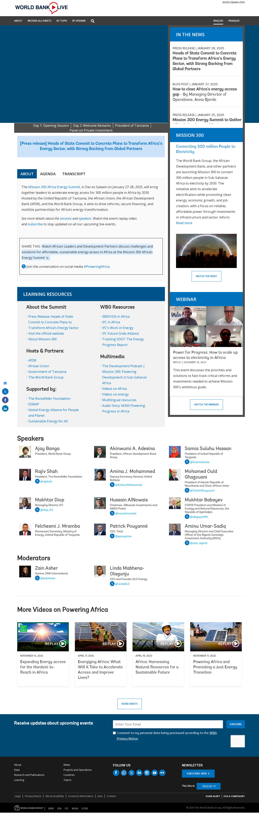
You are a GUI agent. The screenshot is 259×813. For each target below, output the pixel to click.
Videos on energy (115, 394)
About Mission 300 (42, 339)
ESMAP (33, 404)
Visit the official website (46, 333)
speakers (85, 218)
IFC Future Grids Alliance (120, 333)
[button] (92, 21)
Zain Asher (46, 568)
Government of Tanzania (47, 371)
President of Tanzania (132, 125)
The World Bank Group (46, 377)
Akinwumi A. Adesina (132, 448)
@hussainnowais (125, 513)
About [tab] (27, 173)
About (18, 21)
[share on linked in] (5, 408)
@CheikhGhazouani (202, 490)
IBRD (51, 808)
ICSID (85, 808)
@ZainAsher (47, 578)
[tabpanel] (91, 230)
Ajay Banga (47, 448)
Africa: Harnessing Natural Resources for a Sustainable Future (158, 654)
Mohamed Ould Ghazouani (201, 474)
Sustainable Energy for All (48, 421)
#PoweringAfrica (96, 266)
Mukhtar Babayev (204, 500)
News (67, 765)
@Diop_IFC (46, 510)
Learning (19, 780)
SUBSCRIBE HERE (197, 773)
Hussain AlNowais (129, 500)
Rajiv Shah (46, 471)
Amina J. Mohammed (132, 471)
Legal (18, 796)
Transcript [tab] (73, 173)
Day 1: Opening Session (51, 125)
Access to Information (80, 796)
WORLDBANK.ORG (233, 2)
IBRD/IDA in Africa (116, 316)
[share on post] (5, 391)
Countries (69, 775)
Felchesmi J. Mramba (57, 526)
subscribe (35, 224)
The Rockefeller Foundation (49, 398)
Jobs (100, 796)
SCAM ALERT (213, 796)
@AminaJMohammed (128, 485)
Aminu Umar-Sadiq (205, 526)
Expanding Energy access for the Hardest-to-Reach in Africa (43, 654)
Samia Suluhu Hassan (208, 448)
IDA (59, 808)
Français (234, 21)
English (218, 21)
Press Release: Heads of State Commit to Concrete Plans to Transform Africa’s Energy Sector (53, 322)
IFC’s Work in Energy (117, 328)
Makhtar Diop (49, 500)
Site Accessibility (54, 796)
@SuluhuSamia (199, 462)
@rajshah (46, 481)
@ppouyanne (123, 536)
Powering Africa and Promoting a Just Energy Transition (216, 654)
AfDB (32, 360)
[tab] (92, 174)
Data (17, 770)
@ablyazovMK (199, 517)
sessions (66, 218)
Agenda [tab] (48, 173)
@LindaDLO (122, 584)
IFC (67, 808)
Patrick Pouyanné (129, 526)
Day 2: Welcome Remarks (92, 125)
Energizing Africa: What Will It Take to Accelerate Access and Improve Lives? (100, 654)
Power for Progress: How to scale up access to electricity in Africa (205, 355)
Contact (111, 796)
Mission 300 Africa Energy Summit (54, 187)
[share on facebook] (5, 400)
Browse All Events (39, 21)
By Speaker (79, 21)
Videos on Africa (114, 388)
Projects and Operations (78, 770)
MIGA (75, 808)
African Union (38, 366)
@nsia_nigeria (198, 543)
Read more (184, 223)
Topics (67, 780)
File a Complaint (234, 796)
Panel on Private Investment (91, 130)
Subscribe (236, 724)
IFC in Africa (111, 322)
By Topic (62, 21)
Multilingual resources (119, 400)
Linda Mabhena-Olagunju (127, 571)
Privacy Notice (33, 796)
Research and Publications (29, 775)
